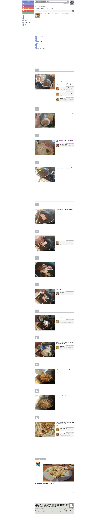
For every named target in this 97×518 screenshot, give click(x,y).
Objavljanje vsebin (27, 22)
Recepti (39, 6)
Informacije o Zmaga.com (69, 514)
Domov (36, 6)
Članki (26, 20)
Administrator (38, 467)
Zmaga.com (39, 1)
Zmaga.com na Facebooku (51, 514)
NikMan (38, 11)
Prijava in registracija (66, 3)
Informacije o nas (27, 24)
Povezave (26, 18)
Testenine (44, 6)
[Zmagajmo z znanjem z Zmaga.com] (36, 2)
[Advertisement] (54, 27)
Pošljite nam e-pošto (60, 514)
